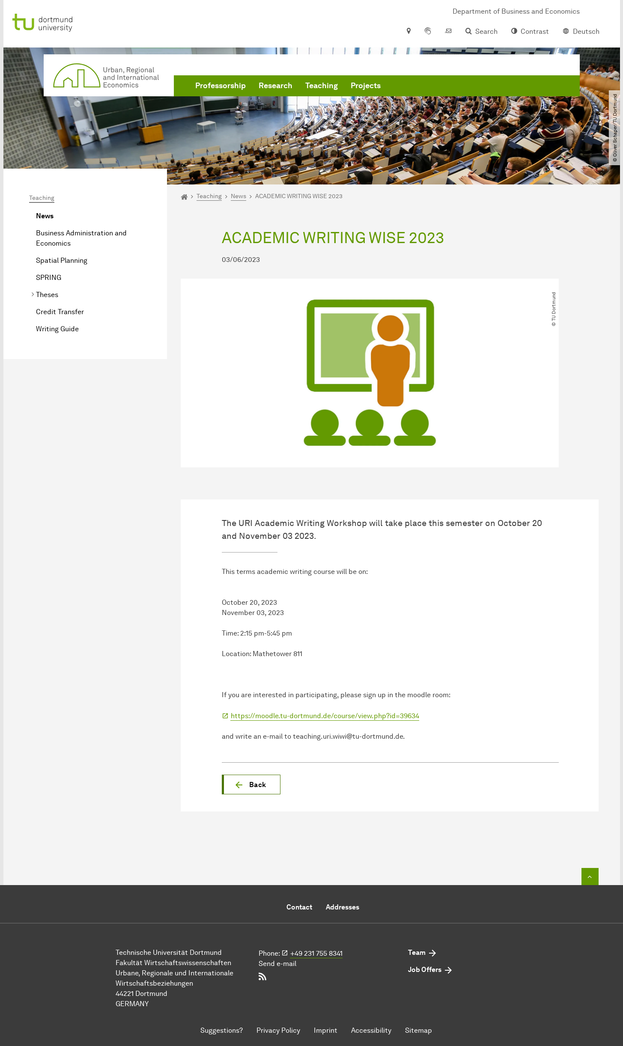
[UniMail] (448, 32)
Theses (47, 295)
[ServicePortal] (427, 32)
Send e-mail (277, 964)
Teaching (321, 85)
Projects (366, 85)
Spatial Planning (61, 260)
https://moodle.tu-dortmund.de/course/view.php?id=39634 (325, 716)
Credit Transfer (60, 312)
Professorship (220, 85)
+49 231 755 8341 (316, 953)
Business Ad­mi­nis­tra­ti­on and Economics (81, 238)
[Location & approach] (408, 32)
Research (275, 85)
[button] (251, 784)
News (45, 216)
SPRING (48, 277)
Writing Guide (57, 329)
